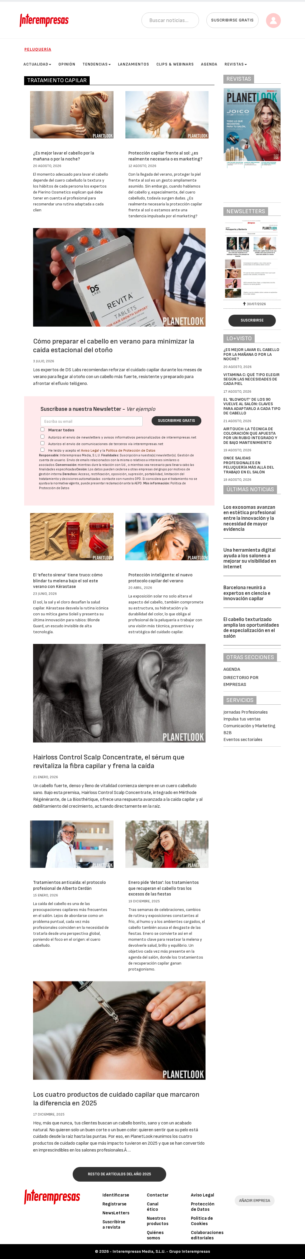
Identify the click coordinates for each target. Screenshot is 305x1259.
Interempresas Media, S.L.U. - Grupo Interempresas (161, 1251)
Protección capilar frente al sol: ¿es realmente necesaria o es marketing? (165, 156)
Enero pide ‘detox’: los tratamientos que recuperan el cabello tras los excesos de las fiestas (163, 888)
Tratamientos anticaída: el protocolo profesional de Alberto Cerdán (69, 885)
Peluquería (37, 49)
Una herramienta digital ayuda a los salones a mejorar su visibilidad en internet (249, 558)
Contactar (158, 1195)
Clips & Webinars (175, 64)
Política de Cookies (202, 1221)
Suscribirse (252, 320)
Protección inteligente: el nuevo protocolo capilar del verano (160, 578)
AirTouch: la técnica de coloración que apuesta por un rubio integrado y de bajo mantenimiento (250, 435)
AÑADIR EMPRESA (254, 1200)
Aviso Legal (90, 450)
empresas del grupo (153, 469)
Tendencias (95, 64)
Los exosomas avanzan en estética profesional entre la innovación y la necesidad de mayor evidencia (249, 518)
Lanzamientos (133, 64)
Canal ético (152, 1206)
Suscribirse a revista (113, 1224)
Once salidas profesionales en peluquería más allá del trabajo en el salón (248, 464)
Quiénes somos (155, 1235)
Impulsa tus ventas (242, 719)
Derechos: (70, 474)
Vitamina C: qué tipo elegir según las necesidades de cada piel (251, 379)
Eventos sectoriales (242, 739)
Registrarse (114, 1204)
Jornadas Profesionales (245, 712)
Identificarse (115, 1195)
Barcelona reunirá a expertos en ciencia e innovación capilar (246, 593)
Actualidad (36, 64)
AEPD (138, 483)
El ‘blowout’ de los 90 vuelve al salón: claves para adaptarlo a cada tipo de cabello (252, 406)
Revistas (234, 64)
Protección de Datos (202, 1206)
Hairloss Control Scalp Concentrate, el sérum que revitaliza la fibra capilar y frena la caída (108, 761)
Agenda (209, 64)
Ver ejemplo (140, 409)
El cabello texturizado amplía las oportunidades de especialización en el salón (251, 628)
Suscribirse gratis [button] (232, 20)
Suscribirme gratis (176, 420)
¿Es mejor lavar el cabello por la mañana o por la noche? (63, 156)
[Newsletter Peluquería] (252, 259)
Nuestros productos (157, 1221)
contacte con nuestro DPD (121, 479)
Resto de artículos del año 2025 (119, 1174)
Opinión (66, 64)
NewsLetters (115, 1213)
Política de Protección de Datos (130, 450)
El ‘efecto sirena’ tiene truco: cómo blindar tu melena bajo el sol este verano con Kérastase (67, 580)
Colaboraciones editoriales (207, 1235)
